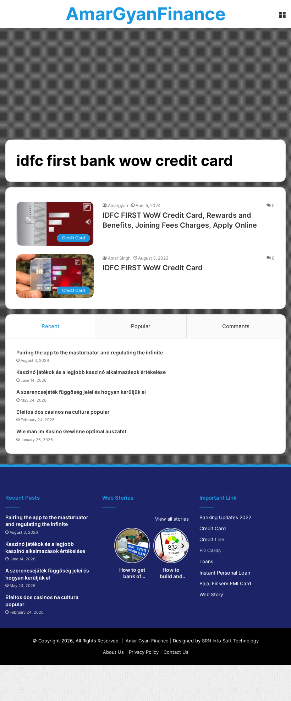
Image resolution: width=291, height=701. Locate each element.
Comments (235, 326)
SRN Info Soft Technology (230, 640)
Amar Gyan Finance (147, 640)
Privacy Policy (144, 652)
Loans (206, 561)
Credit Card (212, 528)
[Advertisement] (145, 81)
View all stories (172, 519)
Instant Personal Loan (224, 573)
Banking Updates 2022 (225, 517)
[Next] (183, 546)
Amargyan (118, 205)
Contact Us (176, 652)
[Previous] (108, 546)
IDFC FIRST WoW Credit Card (153, 267)
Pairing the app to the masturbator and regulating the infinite (89, 352)
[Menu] (282, 17)
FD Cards (210, 550)
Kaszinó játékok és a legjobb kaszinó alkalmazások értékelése (91, 372)
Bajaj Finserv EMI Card (225, 583)
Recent (50, 326)
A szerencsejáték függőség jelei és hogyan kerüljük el (81, 392)
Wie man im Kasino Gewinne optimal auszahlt (71, 431)
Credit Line (211, 539)
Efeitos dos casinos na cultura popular (63, 412)
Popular (140, 326)
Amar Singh (119, 258)
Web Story (211, 594)
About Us (113, 652)
